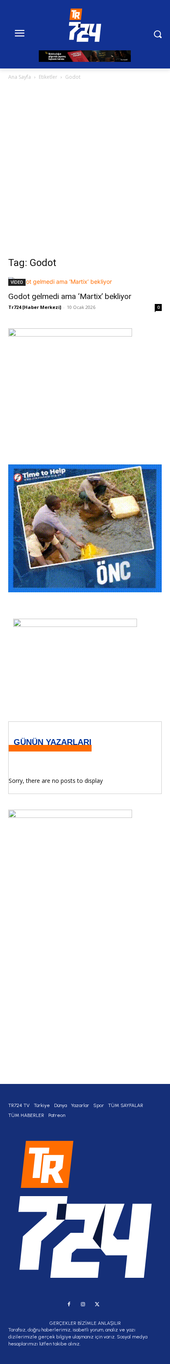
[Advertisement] (85, 171)
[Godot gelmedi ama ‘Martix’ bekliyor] (85, 281)
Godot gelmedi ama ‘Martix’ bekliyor (70, 296)
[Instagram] (83, 1305)
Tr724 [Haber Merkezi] (34, 307)
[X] (97, 1305)
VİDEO (17, 282)
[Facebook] (69, 1305)
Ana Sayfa (19, 76)
